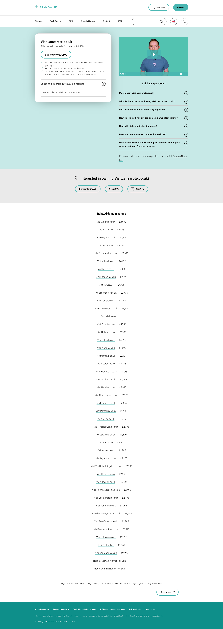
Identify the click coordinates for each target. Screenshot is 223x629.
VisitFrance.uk (106, 245)
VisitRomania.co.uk (106, 505)
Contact (180, 7)
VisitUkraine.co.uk (106, 387)
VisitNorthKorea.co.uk (106, 395)
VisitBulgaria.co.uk (106, 237)
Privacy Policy (135, 609)
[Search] (161, 22)
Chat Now (161, 7)
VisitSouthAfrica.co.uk (106, 253)
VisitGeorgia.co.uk (106, 363)
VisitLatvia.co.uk (106, 269)
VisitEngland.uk (106, 545)
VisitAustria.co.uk (106, 348)
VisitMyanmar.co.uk (106, 458)
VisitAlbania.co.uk (106, 221)
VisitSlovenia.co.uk (105, 434)
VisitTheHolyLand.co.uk (106, 426)
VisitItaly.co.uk (106, 284)
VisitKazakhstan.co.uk (106, 371)
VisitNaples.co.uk (106, 450)
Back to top (165, 592)
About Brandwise (42, 609)
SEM (120, 21)
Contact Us (114, 189)
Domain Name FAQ (61, 609)
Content (106, 21)
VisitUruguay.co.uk (106, 403)
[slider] (151, 74)
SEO (71, 21)
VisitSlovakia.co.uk (105, 482)
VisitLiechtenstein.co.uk (106, 497)
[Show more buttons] (185, 74)
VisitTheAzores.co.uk (106, 292)
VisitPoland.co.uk (106, 340)
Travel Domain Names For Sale (109, 568)
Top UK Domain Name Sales (84, 609)
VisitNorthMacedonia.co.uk (106, 489)
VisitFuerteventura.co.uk (106, 529)
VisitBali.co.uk (106, 229)
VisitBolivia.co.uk (105, 419)
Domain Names (88, 21)
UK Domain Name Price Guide (112, 609)
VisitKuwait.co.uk (106, 300)
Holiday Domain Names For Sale (109, 560)
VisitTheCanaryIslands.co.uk (105, 513)
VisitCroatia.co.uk (106, 324)
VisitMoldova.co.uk (106, 379)
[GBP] (173, 21)
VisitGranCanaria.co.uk (106, 521)
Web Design (55, 21)
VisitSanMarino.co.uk (106, 553)
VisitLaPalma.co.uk (106, 537)
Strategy (39, 21)
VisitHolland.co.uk (106, 332)
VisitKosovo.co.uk (106, 474)
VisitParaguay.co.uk (106, 411)
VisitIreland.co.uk (106, 261)
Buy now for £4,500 (56, 54)
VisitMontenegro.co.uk (106, 308)
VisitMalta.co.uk (109, 316)
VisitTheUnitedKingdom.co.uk (106, 466)
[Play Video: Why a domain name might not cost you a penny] (153, 54)
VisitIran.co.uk (106, 442)
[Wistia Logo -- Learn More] (180, 74)
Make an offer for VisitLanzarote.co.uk (60, 92)
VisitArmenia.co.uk (106, 355)
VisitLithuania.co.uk (106, 277)
